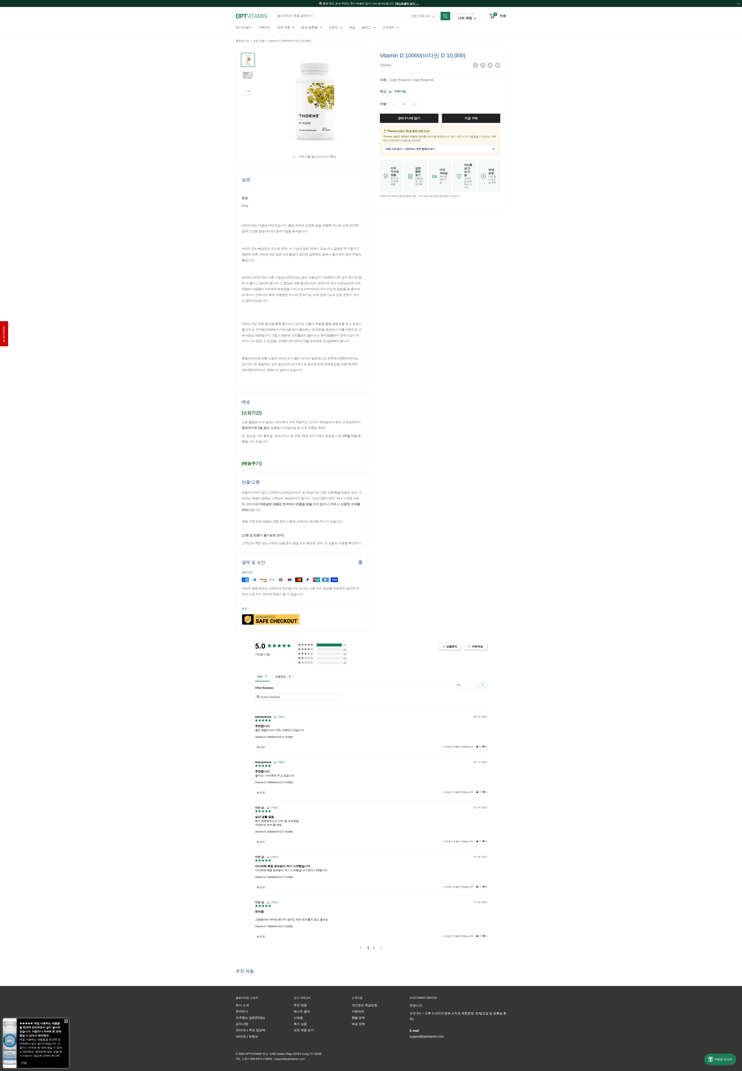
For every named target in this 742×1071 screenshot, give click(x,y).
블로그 (366, 27)
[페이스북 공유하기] (475, 65)
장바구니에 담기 (409, 118)
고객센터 (388, 27)
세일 (352, 27)
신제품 (298, 1017)
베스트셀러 (243, 27)
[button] (478, 746)
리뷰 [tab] (259, 676)
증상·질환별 (309, 27)
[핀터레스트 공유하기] (483, 65)
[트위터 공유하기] (490, 65)
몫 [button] (261, 793)
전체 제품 (283, 27)
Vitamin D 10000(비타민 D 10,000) (274, 737)
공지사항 (242, 1024)
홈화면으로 (242, 40)
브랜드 (333, 27)
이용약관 (358, 1011)
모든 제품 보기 (304, 1030)
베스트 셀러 (302, 1011)
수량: (383, 104)
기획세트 (264, 27)
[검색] (445, 16)
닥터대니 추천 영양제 (250, 1030)
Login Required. (400, 80)
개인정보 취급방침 (364, 1005)
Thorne (385, 65)
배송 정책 (358, 1024)
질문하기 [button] (449, 646)
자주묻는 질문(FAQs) (250, 1017)
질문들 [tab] (283, 677)
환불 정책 (358, 1017)
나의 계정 (465, 18)
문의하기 (242, 1011)
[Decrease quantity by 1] (394, 104)
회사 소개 (242, 1005)
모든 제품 (259, 40)
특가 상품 (300, 1024)
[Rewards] (720, 1059)
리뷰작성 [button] (475, 646)
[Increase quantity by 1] (414, 104)
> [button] (381, 947)
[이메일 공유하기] (497, 65)
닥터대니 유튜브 (247, 1036)
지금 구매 (471, 118)
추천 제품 (300, 1005)
